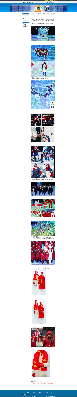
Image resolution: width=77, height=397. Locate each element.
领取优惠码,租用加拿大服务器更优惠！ (49, 0)
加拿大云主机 (29, 396)
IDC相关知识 (24, 18)
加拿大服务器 (23, 0)
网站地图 (35, 396)
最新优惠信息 (24, 16)
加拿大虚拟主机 (32, 396)
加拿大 (41, 22)
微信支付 (51, 392)
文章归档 (23, 13)
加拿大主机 (25, 0)
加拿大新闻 (32, 14)
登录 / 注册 (54, 0)
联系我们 (25, 394)
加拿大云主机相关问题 (46, 392)
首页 (36, 13)
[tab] (25, 13)
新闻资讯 (32, 13)
